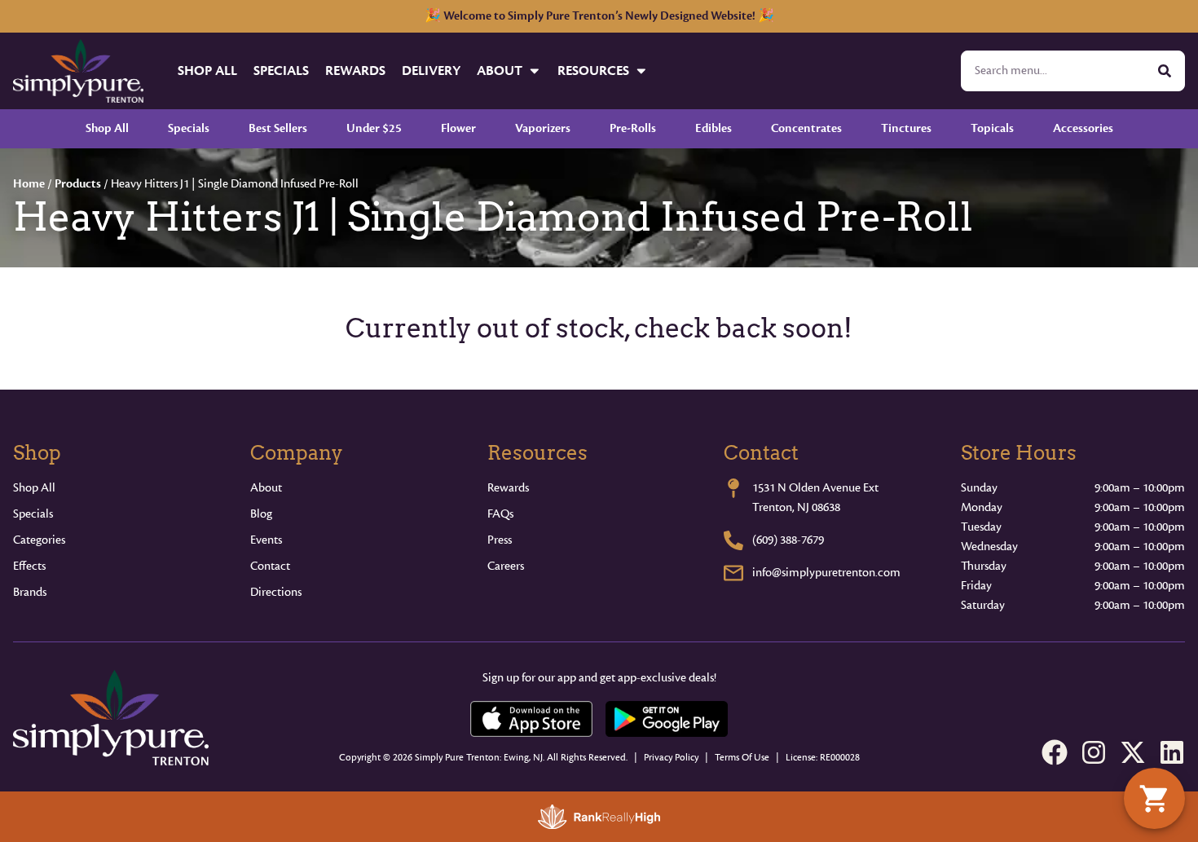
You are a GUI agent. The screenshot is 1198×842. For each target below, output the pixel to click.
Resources (593, 70)
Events (266, 540)
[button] (1154, 798)
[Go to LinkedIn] (1172, 752)
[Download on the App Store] (531, 719)
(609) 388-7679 (788, 540)
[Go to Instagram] (1094, 752)
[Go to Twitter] (1133, 752)
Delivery (431, 70)
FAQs (500, 514)
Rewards (355, 70)
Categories (39, 540)
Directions (276, 592)
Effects (29, 566)
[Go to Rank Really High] (599, 817)
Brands (29, 592)
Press (499, 540)
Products (78, 184)
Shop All (207, 70)
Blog (261, 514)
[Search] (1164, 70)
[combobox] (1053, 70)
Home (29, 184)
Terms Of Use (742, 758)
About (499, 70)
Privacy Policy (671, 758)
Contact (270, 566)
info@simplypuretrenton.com (826, 572)
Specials (281, 70)
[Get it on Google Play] (667, 719)
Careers (505, 566)
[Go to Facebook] (1055, 752)
